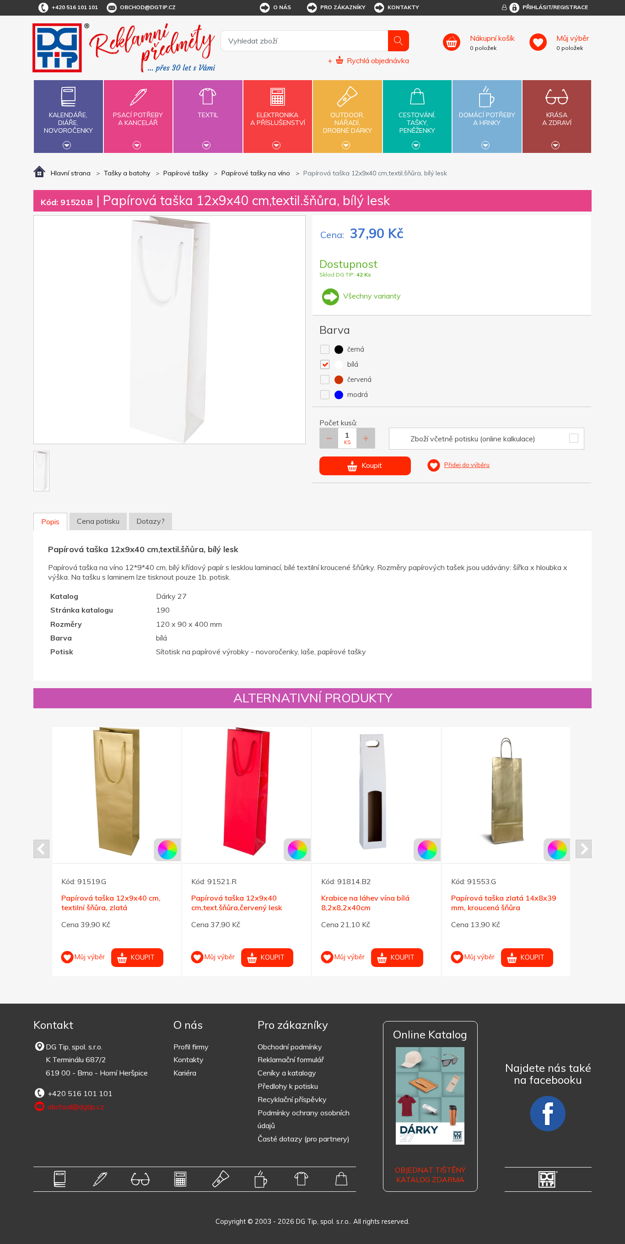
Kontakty (403, 7)
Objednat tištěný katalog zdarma (430, 1174)
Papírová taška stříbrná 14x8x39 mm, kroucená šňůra (112, 902)
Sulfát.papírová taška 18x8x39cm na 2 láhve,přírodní (245, 902)
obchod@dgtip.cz (148, 7)
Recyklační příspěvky (292, 1099)
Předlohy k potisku (288, 1086)
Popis (50, 521)
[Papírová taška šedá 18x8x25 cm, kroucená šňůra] (376, 791)
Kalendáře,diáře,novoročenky (68, 123)
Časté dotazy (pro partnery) (304, 1138)
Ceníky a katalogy (287, 1072)
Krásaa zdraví (556, 119)
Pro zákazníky (343, 7)
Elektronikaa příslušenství (277, 119)
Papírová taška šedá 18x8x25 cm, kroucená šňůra (373, 902)
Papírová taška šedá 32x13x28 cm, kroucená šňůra (505, 902)
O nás (282, 7)
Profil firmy (191, 1046)
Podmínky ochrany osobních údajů (304, 1119)
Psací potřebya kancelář (138, 119)
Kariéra (184, 1072)
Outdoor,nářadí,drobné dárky (347, 123)
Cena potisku (98, 521)
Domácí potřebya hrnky (487, 119)
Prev (41, 849)
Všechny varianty (371, 295)
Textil (208, 115)
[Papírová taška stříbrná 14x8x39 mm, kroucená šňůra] (116, 791)
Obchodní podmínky (290, 1046)
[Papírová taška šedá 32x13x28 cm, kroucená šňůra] (506, 791)
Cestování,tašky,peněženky (417, 123)
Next (584, 849)
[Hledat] (398, 40)
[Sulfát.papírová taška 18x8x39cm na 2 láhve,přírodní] (246, 791)
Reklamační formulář (291, 1059)
